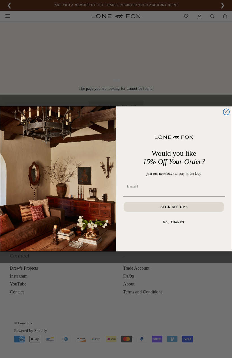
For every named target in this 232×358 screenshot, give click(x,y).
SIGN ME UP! (173, 207)
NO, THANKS (173, 222)
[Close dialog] (226, 112)
